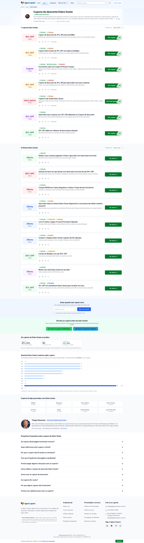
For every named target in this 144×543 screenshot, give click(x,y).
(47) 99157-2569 (112, 510)
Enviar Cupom (118, 3)
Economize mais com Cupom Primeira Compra (56, 67)
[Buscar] (105, 3)
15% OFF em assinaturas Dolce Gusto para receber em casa (61, 286)
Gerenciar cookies (90, 521)
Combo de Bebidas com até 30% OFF (53, 254)
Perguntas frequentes (70, 521)
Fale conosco (67, 517)
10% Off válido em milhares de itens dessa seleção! (58, 131)
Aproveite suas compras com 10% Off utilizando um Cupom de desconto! (66, 115)
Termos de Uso (89, 510)
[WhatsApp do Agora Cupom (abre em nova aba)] (120, 526)
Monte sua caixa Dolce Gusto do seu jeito (54, 270)
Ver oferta (112, 158)
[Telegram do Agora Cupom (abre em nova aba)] (116, 526)
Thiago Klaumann (39, 420)
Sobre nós (66, 506)
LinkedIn (64, 428)
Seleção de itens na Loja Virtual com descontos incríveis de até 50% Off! (66, 172)
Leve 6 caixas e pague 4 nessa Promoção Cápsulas (58, 222)
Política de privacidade (48, 541)
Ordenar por (108, 27)
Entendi (119, 541)
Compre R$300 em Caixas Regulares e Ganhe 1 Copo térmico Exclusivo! (66, 187)
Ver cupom (112, 37)
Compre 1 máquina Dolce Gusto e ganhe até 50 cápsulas (60, 238)
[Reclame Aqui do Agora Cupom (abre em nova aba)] (111, 526)
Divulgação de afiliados (91, 517)
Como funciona (68, 510)
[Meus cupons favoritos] (110, 3)
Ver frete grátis (111, 101)
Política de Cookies (90, 513)
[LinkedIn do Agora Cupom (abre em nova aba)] (107, 526)
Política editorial (68, 513)
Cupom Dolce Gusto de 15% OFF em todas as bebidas (59, 51)
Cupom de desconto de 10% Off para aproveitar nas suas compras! (64, 83)
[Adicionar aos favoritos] (45, 42)
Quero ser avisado (84, 309)
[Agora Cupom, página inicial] (28, 3)
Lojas (44, 3)
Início (22, 7)
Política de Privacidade (91, 506)
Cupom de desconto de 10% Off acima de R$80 (57, 35)
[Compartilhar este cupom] (48, 42)
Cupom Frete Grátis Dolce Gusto (51, 99)
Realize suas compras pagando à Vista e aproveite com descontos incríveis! (67, 156)
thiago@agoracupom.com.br (116, 506)
